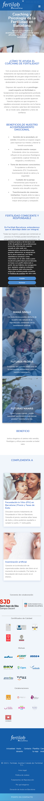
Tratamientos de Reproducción (22, 780)
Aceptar (22, 278)
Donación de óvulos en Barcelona (22, 789)
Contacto (27, 748)
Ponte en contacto (22, 797)
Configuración (22, 287)
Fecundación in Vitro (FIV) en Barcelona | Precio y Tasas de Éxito (19, 505)
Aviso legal (22, 770)
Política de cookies (22, 775)
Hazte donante (19, 750)
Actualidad (10, 748)
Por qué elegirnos (22, 785)
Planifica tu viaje (36, 750)
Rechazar (22, 283)
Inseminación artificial (16, 561)
